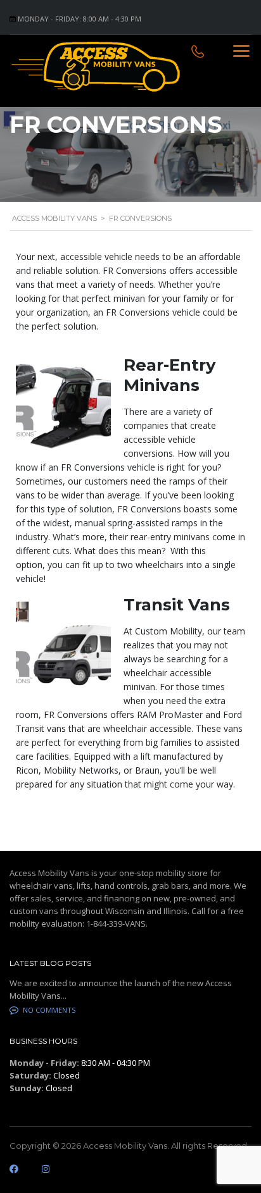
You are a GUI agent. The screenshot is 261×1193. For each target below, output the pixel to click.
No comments (49, 1010)
